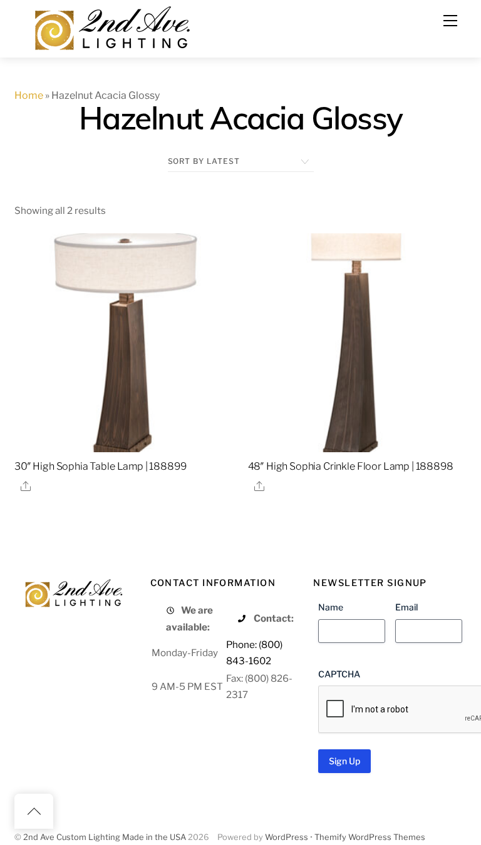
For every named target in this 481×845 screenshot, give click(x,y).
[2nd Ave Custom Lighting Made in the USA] (111, 26)
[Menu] (450, 21)
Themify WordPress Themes (369, 837)
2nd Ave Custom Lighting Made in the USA (104, 837)
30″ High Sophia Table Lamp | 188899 (100, 466)
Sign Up (344, 761)
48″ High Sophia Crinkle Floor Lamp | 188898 (350, 466)
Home (28, 95)
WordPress (286, 837)
